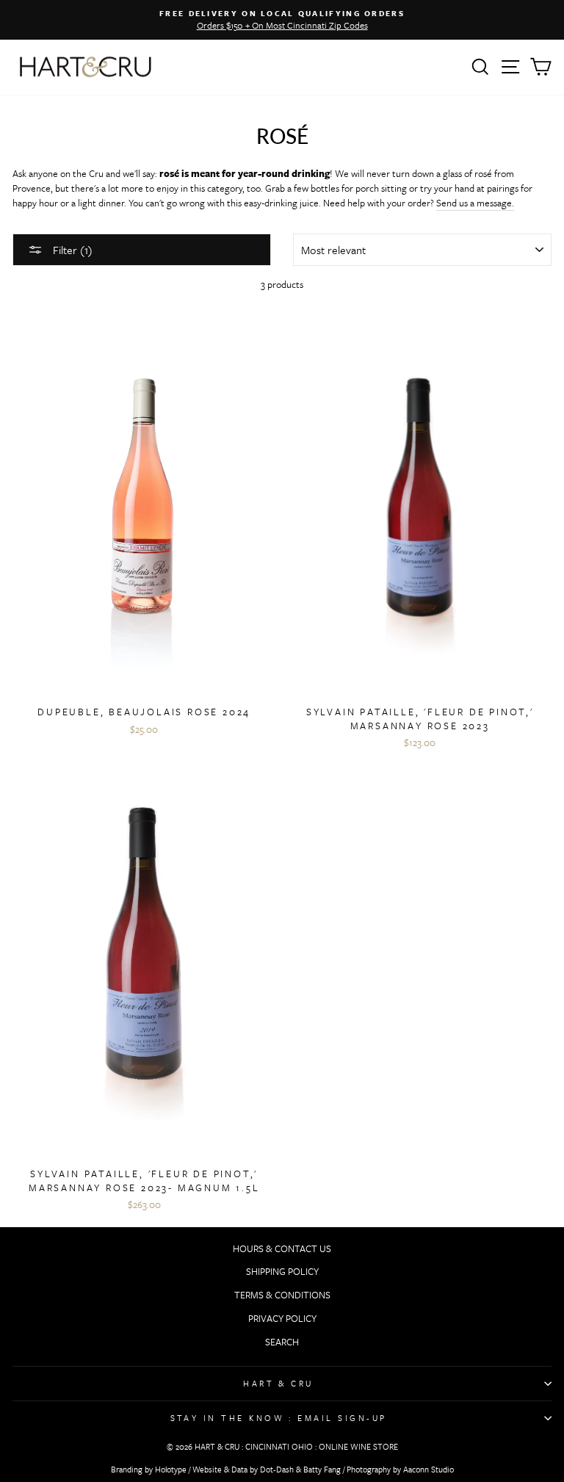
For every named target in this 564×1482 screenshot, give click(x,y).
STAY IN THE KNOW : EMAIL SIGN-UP (278, 1417)
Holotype (171, 1469)
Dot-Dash (277, 1469)
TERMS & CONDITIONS (282, 1294)
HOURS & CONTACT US (282, 1248)
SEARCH (282, 1341)
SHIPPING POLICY (282, 1271)
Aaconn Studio (428, 1469)
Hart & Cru (278, 1383)
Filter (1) (71, 250)
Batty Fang (322, 1469)
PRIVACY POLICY (282, 1318)
